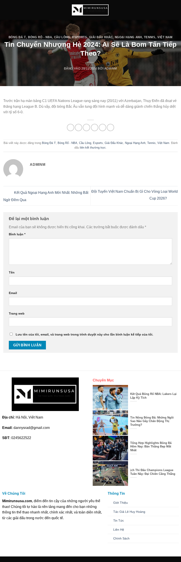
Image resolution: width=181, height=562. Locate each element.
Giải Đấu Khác (101, 37)
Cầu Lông (62, 37)
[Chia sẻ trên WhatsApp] (70, 127)
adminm (110, 68)
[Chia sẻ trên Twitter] (86, 127)
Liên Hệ (118, 529)
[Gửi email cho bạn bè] (94, 127)
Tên (12, 272)
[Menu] (6, 9)
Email (13, 293)
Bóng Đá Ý (17, 37)
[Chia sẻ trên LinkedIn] (110, 127)
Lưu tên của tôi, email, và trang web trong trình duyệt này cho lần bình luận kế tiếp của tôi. (84, 334)
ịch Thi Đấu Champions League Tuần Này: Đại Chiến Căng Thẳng (152, 471)
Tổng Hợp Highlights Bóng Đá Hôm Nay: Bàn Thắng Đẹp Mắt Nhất (151, 446)
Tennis (149, 37)
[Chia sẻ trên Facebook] (78, 127)
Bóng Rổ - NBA (40, 37)
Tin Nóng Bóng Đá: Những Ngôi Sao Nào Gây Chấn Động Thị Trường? (152, 421)
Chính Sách (121, 538)
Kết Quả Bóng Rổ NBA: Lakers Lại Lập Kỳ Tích (153, 395)
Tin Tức (118, 520)
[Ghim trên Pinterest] (102, 127)
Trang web (17, 313)
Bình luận (17, 234)
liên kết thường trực (93, 147)
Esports (79, 37)
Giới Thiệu (120, 502)
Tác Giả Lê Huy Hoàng (129, 511)
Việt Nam (164, 37)
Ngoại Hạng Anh (128, 37)
